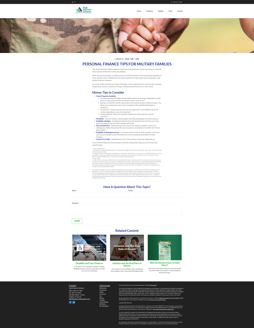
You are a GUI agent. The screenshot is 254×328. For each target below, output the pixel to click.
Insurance (103, 294)
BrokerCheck (153, 285)
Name (74, 190)
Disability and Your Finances (89, 263)
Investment (103, 290)
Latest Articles (104, 302)
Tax (101, 296)
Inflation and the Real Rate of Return (127, 264)
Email (130, 190)
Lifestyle (102, 300)
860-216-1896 (177, 2)
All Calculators (104, 306)
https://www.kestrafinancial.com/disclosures (163, 309)
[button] (149, 11)
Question (75, 203)
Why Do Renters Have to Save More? (165, 263)
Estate (101, 292)
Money (102, 298)
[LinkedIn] (72, 2)
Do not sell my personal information (157, 299)
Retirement (103, 288)
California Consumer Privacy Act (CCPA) (169, 298)
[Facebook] (70, 302)
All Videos (103, 304)
